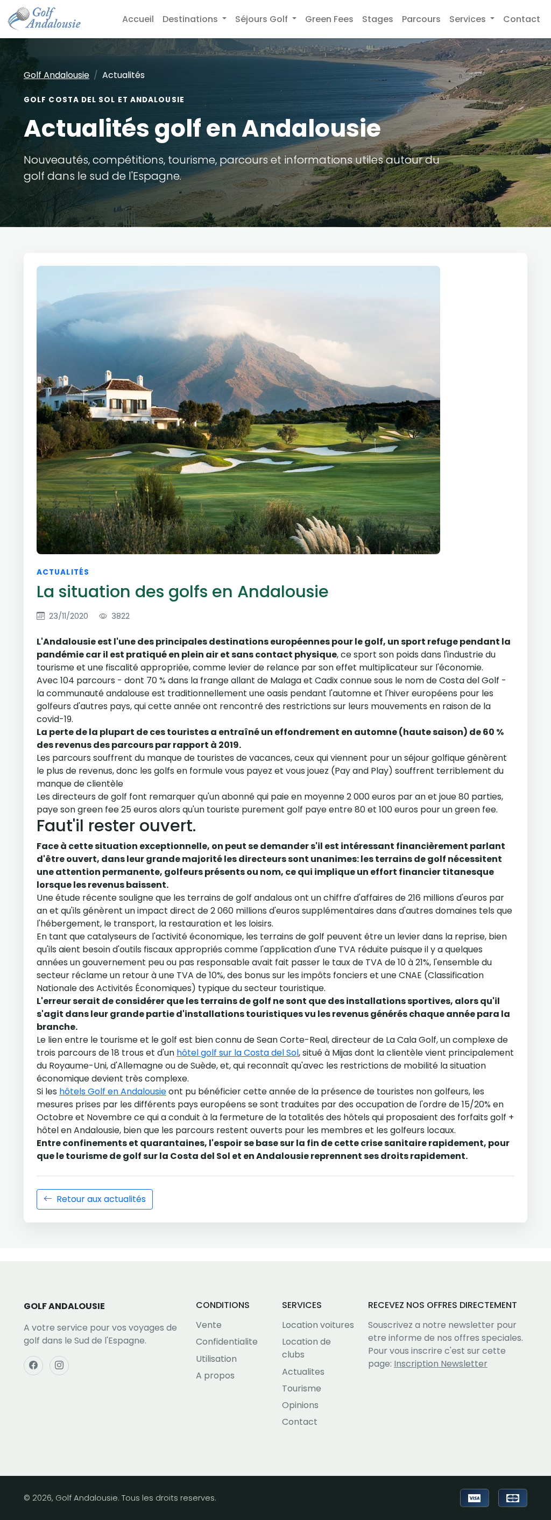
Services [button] (468, 19)
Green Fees (329, 19)
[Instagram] (59, 1365)
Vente (209, 1325)
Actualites (303, 1372)
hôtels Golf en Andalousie (112, 1091)
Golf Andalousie (56, 75)
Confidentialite (227, 1341)
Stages (377, 19)
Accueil (138, 19)
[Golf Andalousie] (44, 19)
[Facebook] (33, 1365)
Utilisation (216, 1359)
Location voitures (318, 1325)
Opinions (300, 1405)
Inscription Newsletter (441, 1364)
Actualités (63, 572)
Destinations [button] (191, 19)
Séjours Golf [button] (262, 19)
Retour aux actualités (101, 1199)
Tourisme (301, 1388)
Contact (521, 19)
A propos (215, 1375)
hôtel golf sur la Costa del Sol (237, 1053)
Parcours (421, 19)
